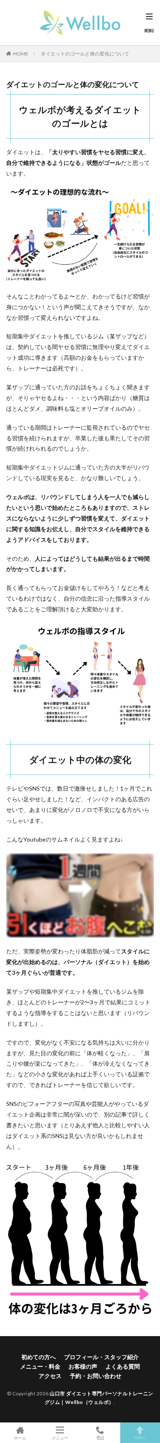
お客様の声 (83, 1366)
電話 (100, 1437)
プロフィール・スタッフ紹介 (101, 1356)
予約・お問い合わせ (95, 1375)
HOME (20, 54)
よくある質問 (122, 1366)
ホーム (20, 1437)
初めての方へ (38, 1356)
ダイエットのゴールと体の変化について (85, 54)
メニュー (60, 1437)
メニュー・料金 (40, 1366)
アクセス (50, 1375)
